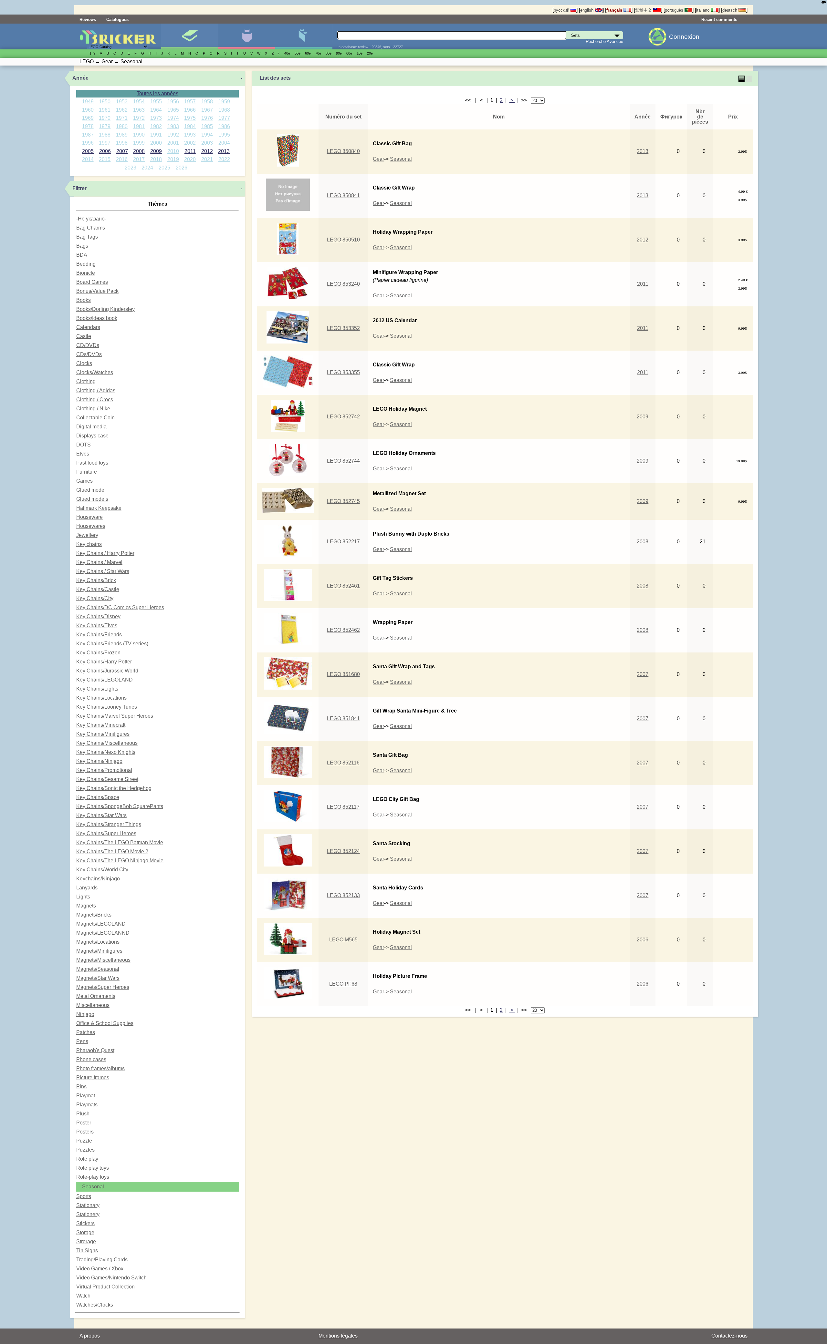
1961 (104, 110)
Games (84, 481)
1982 (156, 126)
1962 (122, 110)
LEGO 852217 (343, 541)
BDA (81, 255)
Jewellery (87, 535)
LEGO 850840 (343, 151)
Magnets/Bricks (93, 915)
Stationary (87, 1205)
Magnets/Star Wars (98, 978)
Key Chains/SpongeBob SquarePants (119, 806)
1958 (207, 101)
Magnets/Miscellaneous (103, 960)
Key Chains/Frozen (98, 652)
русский (562, 10)
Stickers (85, 1223)
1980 (122, 126)
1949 (88, 101)
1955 (156, 101)
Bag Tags (87, 237)
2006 (105, 151)
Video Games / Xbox (99, 1268)
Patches (85, 1032)
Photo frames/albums (100, 1068)
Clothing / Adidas (95, 390)
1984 (190, 126)
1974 (173, 118)
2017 (139, 159)
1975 (190, 118)
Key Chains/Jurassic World (107, 670)
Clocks (84, 363)
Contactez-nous (729, 1336)
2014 (88, 159)
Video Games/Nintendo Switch (111, 1277)
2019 (173, 159)
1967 (207, 110)
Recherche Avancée (604, 41)
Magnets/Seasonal (97, 969)
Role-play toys (92, 1177)
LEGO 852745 (343, 501)
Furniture (86, 472)
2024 (147, 167)
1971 (122, 118)
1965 (173, 110)
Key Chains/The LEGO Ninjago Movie (119, 860)
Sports (83, 1196)
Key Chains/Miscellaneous (107, 743)
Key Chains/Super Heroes (106, 833)
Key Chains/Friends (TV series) (112, 643)
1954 (139, 101)
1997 (104, 143)
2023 (130, 167)
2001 (173, 143)
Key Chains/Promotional (104, 770)
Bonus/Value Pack (97, 291)
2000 (156, 143)
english (587, 10)
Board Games (92, 282)
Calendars (88, 327)
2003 (207, 143)
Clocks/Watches (94, 372)
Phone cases (91, 1059)
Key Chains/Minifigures (103, 734)
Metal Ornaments (95, 996)
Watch (83, 1295)
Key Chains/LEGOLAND (104, 679)
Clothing (86, 381)
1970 (104, 118)
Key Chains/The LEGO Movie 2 (112, 851)
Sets (189, 36)
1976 (207, 118)
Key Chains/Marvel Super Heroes (114, 716)
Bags (82, 246)
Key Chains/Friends (99, 634)
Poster (83, 1122)
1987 (88, 135)
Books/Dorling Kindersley (105, 309)
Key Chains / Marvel (99, 562)
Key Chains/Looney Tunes (106, 707)
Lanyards (87, 887)
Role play (87, 1159)
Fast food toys (92, 463)
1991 (156, 135)
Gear (378, 159)
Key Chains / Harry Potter (105, 553)
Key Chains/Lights (97, 689)
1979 (104, 126)
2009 (156, 151)
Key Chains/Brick (96, 580)
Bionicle (85, 273)
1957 (190, 101)
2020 (190, 159)
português (675, 10)
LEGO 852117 (343, 807)
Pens (82, 1041)
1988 (104, 135)
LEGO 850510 (343, 239)
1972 (139, 118)
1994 (207, 135)
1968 (224, 110)
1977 (224, 118)
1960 (88, 110)
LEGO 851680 (343, 674)
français (614, 10)
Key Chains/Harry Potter (104, 661)
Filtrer (79, 188)
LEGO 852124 (343, 851)
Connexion (684, 36)
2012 (207, 151)
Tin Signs (87, 1250)
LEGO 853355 (343, 372)
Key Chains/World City (102, 869)
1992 (173, 135)
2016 (122, 159)
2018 (156, 159)
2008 (139, 151)
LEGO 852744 (343, 461)
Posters (85, 1131)
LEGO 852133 (343, 895)
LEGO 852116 (343, 762)
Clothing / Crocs (94, 399)
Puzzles (85, 1150)
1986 (224, 126)
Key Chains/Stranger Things (108, 824)
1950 (104, 101)
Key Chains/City (94, 598)
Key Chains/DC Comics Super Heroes (120, 607)
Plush (82, 1113)
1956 (173, 101)
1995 (224, 135)
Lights (83, 896)
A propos (89, 1336)
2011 (190, 151)
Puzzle (84, 1141)
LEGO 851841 (343, 718)
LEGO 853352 (343, 328)
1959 (224, 101)
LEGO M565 (343, 939)
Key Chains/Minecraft (100, 725)
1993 (190, 135)
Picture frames (92, 1077)
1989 (122, 135)
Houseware (89, 517)
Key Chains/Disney (98, 616)
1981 (139, 126)
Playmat (85, 1095)
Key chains (89, 544)
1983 (173, 126)
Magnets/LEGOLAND (101, 924)
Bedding (86, 264)
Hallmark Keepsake (98, 508)
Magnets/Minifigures (99, 951)
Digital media (91, 426)
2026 (181, 167)
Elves (82, 454)
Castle (83, 336)
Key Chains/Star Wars (101, 815)
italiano (703, 10)
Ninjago (85, 1014)
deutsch (730, 10)
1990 (139, 135)
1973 (156, 118)
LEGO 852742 (343, 416)
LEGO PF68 (343, 984)
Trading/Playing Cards (102, 1259)
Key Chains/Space (97, 797)
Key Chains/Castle (97, 589)
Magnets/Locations (98, 942)
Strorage (86, 1241)
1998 (122, 143)
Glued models (92, 499)
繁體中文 (644, 10)
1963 (139, 110)
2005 (88, 151)
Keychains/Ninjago (98, 878)
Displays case (92, 435)
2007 (122, 151)
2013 (224, 151)
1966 (190, 110)
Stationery (87, 1214)
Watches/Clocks (94, 1305)
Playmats (87, 1104)
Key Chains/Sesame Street (107, 779)
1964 (156, 110)
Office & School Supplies (104, 1023)
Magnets (86, 905)
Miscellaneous (93, 1005)
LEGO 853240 (343, 284)
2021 (207, 159)
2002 (190, 143)
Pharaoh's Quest (95, 1050)
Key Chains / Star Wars (102, 571)
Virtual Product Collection (105, 1286)
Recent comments (719, 19)
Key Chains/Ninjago (99, 761)
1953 (122, 101)
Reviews (87, 19)
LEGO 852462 (343, 630)
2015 (104, 159)
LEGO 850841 (343, 195)
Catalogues (117, 19)
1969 (88, 118)
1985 (207, 126)
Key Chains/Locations (101, 698)
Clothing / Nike (93, 408)
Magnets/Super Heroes (102, 987)
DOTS (83, 444)
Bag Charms (90, 228)
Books (83, 300)
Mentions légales (338, 1336)
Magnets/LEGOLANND (103, 933)
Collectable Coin (95, 417)
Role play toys (92, 1168)
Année (80, 78)
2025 (164, 167)
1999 (139, 143)
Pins (81, 1086)
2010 (173, 151)
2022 (224, 159)
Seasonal (93, 1186)
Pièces (303, 36)
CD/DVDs (87, 345)
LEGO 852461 (343, 586)
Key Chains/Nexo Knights (105, 752)
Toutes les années (157, 93)
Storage (85, 1232)
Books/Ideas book (96, 318)
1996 (88, 143)
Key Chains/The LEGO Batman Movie (119, 842)
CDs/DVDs (89, 354)
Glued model (91, 490)
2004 (224, 143)
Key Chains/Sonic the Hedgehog (114, 788)
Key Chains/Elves (96, 625)
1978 (88, 126)
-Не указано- (91, 218)
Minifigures (246, 36)
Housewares (90, 526)
